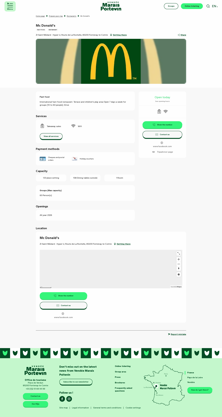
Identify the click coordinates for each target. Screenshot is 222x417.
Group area (120, 371)
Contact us (35, 396)
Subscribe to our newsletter (76, 382)
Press (118, 377)
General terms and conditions (107, 407)
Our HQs (35, 404)
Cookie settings (133, 407)
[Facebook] (62, 399)
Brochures (120, 382)
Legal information (80, 407)
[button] (208, 6)
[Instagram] (69, 399)
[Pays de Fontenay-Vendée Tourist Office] (111, 6)
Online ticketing (123, 366)
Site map (63, 407)
